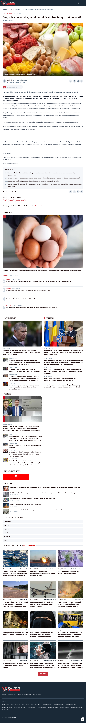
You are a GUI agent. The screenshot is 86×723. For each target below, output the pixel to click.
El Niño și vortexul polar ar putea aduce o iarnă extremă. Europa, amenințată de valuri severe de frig (38, 281)
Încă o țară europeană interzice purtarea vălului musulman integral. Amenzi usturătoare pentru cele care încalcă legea (41, 636)
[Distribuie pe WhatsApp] (78, 81)
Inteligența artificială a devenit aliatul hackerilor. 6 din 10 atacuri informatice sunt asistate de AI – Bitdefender (42, 666)
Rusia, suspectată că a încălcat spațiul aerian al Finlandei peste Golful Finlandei (31, 308)
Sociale (8, 279)
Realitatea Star (25, 704)
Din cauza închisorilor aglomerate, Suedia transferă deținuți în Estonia (15, 665)
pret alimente (20, 200)
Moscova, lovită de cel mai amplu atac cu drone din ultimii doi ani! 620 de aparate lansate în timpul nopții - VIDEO (70, 666)
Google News (40, 206)
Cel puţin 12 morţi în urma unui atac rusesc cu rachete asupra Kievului (15, 634)
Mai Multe (43, 673)
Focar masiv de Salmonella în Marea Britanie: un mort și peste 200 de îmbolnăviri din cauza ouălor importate (42, 271)
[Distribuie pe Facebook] (74, 81)
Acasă (5, 9)
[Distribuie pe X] (81, 81)
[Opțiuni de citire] (82, 719)
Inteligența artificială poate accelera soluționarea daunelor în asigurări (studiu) (33, 181)
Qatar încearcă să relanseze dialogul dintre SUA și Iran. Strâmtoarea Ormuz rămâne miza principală (62, 386)
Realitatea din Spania (59, 704)
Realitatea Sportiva (15, 704)
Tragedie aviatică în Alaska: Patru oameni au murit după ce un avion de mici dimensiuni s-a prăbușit (15, 574)
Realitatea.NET (5, 704)
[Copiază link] (70, 81)
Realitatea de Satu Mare (76, 707)
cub (5, 200)
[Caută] (78, 3)
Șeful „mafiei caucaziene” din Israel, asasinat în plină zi (68, 573)
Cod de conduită (37, 694)
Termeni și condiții (12, 694)
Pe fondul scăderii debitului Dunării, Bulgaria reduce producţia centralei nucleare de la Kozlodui (15, 604)
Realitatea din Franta (20, 80)
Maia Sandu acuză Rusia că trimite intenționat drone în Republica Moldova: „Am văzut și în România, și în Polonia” (25, 463)
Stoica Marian (24, 569)
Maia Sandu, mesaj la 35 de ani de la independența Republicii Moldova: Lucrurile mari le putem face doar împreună (63, 371)
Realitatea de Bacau (64, 707)
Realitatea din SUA (41, 707)
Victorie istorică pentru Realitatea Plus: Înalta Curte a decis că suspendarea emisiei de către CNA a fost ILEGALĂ (44, 178)
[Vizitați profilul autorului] (4, 81)
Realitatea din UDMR (53, 707)
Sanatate (5, 275)
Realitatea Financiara (7, 710)
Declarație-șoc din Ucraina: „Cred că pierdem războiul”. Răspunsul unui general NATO (60, 379)
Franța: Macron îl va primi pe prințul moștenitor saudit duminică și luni (28, 290)
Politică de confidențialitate (24, 694)
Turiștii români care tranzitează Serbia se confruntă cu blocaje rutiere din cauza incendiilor (69, 604)
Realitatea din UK (31, 707)
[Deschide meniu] (83, 3)
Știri (11, 9)
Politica (8, 288)
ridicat (11, 200)
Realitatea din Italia (47, 704)
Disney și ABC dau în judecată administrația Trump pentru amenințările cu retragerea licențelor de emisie (25, 454)
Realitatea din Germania (19, 707)
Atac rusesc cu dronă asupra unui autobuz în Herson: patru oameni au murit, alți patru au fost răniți (70, 635)
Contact (4, 694)
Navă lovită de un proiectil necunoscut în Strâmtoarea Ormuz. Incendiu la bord (43, 574)
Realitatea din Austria (36, 704)
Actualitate (17, 9)
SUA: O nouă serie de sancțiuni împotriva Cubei (21, 299)
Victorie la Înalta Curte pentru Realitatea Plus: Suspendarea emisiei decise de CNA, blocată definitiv (24, 387)
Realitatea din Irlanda (7, 707)
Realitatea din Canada (71, 704)
